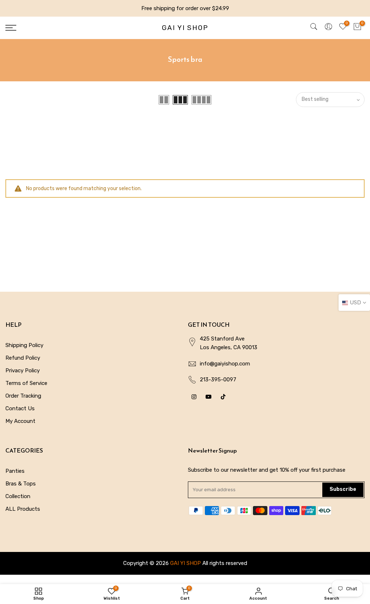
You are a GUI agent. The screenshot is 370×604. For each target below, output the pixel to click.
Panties (15, 471)
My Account (20, 421)
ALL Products (22, 509)
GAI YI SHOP (185, 28)
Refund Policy (22, 358)
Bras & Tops (20, 483)
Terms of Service (26, 383)
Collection (17, 496)
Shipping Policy (24, 345)
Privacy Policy (22, 370)
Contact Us (20, 408)
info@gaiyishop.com (225, 363)
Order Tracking (23, 396)
